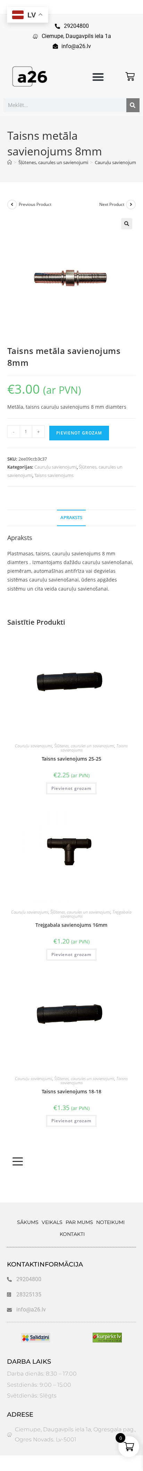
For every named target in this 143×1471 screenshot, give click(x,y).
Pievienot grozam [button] (71, 788)
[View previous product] (12, 204)
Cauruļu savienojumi (55, 467)
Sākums (28, 1222)
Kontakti (72, 1234)
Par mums (79, 1222)
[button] (98, 77)
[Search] (133, 105)
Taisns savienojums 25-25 (71, 758)
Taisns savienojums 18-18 (71, 1091)
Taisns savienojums (54, 475)
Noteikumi (110, 1222)
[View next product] (131, 204)
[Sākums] (9, 162)
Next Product (111, 204)
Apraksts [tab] (71, 518)
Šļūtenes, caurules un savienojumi (84, 746)
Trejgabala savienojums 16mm (71, 925)
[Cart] (130, 76)
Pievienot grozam (79, 433)
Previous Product (35, 204)
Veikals (52, 1222)
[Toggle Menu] (17, 1161)
